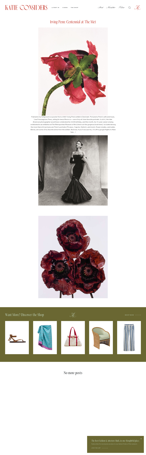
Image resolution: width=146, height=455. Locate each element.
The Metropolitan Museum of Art (64, 124)
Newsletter (111, 7)
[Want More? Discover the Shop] (73, 315)
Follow (122, 7)
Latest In (55, 7)
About (100, 7)
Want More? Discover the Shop (24, 315)
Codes (65, 7)
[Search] (129, 8)
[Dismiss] (141, 438)
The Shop (74, 7)
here (100, 124)
